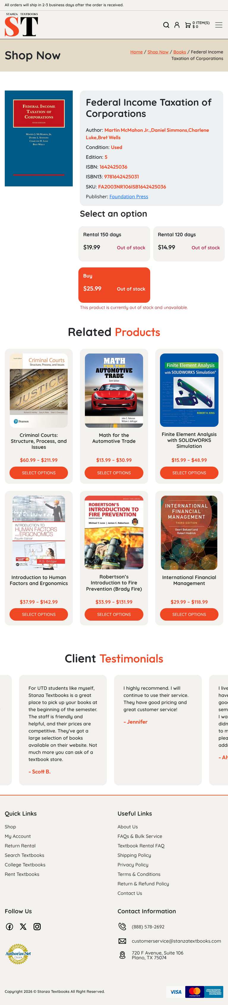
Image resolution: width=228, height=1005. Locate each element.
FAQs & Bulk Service (140, 836)
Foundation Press (129, 196)
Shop (10, 827)
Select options (39, 472)
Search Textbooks (24, 855)
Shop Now (158, 52)
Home (136, 52)
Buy (87, 276)
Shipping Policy (134, 855)
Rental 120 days (177, 235)
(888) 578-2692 (148, 926)
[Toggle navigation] (218, 24)
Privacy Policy (133, 865)
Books (179, 52)
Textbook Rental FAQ (141, 846)
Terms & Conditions (139, 874)
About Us (128, 827)
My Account (18, 836)
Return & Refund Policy (143, 884)
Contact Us (130, 893)
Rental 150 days (102, 235)
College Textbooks (25, 865)
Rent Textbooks (22, 874)
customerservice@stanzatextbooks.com (176, 941)
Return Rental (20, 846)
